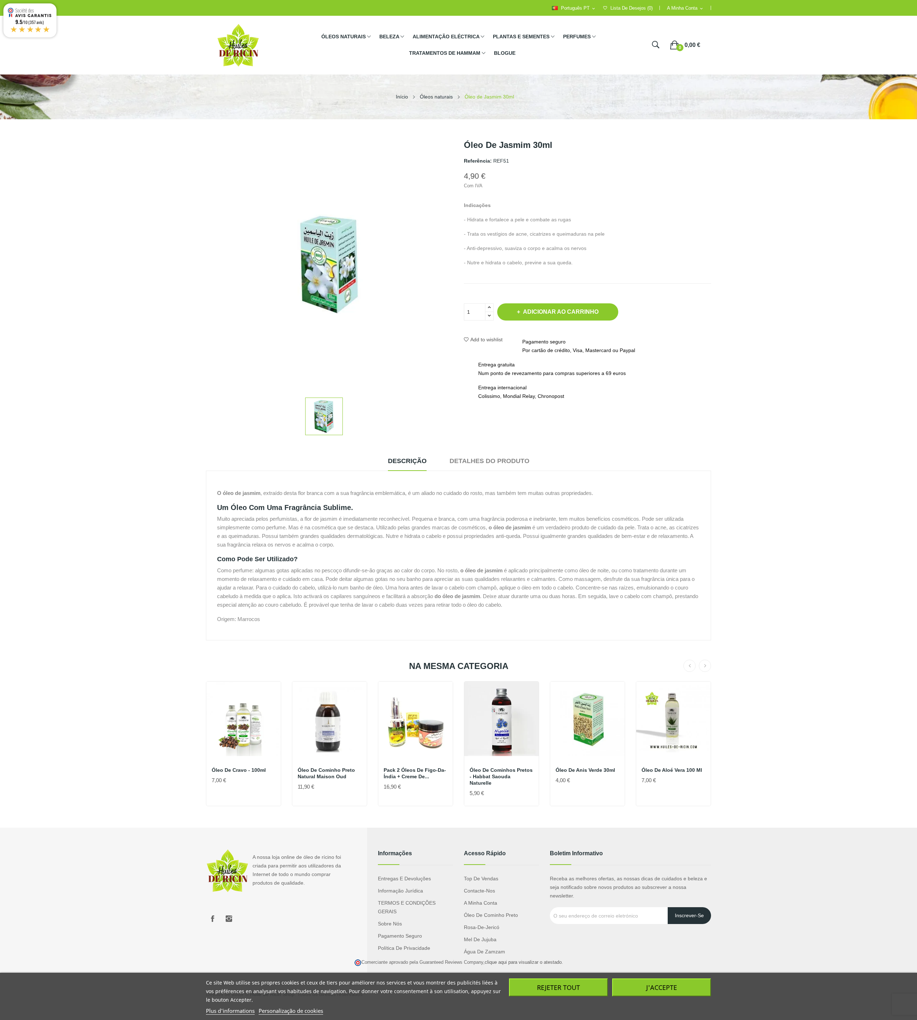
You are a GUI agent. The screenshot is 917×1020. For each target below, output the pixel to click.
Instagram (228, 918)
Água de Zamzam (484, 951)
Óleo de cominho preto (491, 915)
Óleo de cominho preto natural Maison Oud (326, 773)
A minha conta (480, 903)
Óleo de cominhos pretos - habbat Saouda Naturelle (501, 776)
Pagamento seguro (400, 936)
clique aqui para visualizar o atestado (523, 962)
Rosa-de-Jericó (481, 927)
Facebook (212, 918)
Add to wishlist (486, 339)
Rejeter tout (558, 987)
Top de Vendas (481, 878)
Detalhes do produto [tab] (489, 461)
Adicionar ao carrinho (561, 312)
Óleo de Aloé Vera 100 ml (672, 770)
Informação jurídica (400, 891)
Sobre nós (390, 924)
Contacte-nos (479, 891)
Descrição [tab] (407, 461)
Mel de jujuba (480, 939)
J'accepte (661, 987)
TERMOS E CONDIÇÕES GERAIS (407, 907)
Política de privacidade (404, 948)
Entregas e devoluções (404, 878)
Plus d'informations (230, 1010)
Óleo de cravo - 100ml (239, 770)
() (631, 8)
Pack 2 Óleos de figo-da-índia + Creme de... (415, 773)
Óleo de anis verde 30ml (585, 770)
